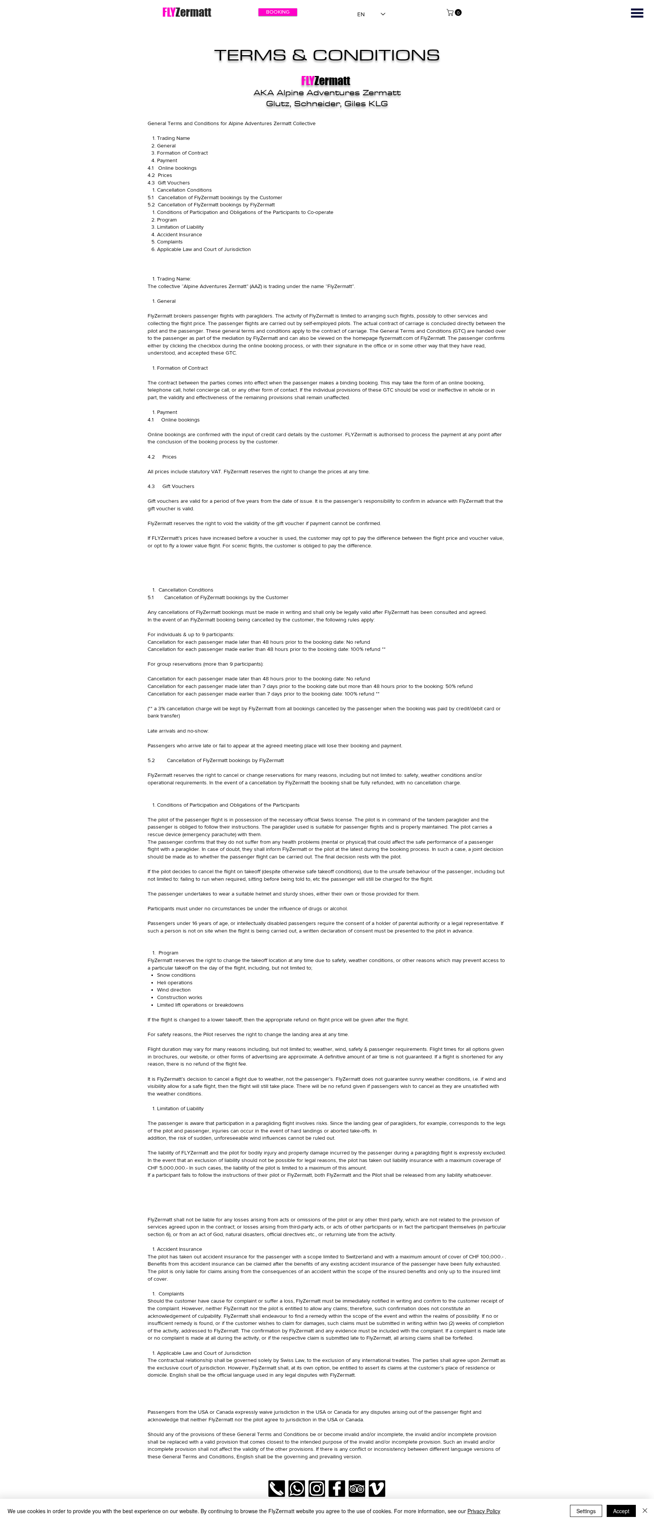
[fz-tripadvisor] (357, 1488)
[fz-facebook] (337, 1488)
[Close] (644, 1511)
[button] (637, 12)
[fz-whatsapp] (296, 1488)
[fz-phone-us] (276, 1488)
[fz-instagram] (316, 1488)
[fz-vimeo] (377, 1488)
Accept (621, 1511)
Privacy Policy (483, 1511)
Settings (586, 1511)
